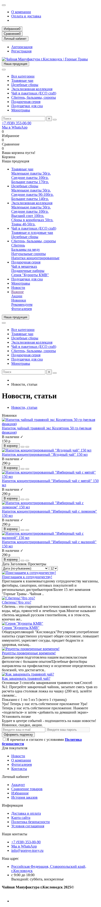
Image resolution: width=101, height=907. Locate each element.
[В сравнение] (27, 447)
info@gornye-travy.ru (27, 850)
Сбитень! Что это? (16, 602)
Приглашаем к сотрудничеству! (27, 577)
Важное (17, 292)
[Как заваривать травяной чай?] (28, 674)
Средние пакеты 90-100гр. (32, 194)
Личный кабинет (15, 777)
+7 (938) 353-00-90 (16, 123)
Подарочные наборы (27, 271)
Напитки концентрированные (35, 258)
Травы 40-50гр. (23, 224)
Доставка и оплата (26, 813)
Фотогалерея (21, 309)
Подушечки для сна (27, 106)
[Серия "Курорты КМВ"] (22, 623)
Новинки (18, 300)
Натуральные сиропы (28, 254)
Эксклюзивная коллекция (31, 89)
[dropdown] (4, 5)
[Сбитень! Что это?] (18, 598)
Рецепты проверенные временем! (29, 653)
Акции (16, 296)
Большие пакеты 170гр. (30, 182)
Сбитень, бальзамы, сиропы (33, 97)
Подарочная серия (25, 102)
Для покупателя (14, 748)
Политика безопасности (30, 822)
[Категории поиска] (4, 69)
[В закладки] (22, 447)
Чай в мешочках (24, 266)
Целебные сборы (24, 85)
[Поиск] (55, 119)
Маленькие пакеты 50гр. (31, 173)
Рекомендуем (21, 304)
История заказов (24, 797)
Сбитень (18, 245)
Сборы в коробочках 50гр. (32, 220)
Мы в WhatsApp (14, 127)
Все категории (23, 76)
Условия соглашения (27, 826)
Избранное (20, 793)
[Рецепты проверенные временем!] (30, 649)
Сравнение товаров (27, 789)
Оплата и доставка (26, 16)
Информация (12, 805)
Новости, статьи (24, 407)
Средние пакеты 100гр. (30, 178)
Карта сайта (20, 818)
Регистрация (21, 51)
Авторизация (21, 47)
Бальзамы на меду (25, 249)
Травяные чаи (22, 80)
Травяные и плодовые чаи (32, 233)
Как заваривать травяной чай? (26, 678)
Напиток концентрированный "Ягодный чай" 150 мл (45, 454)
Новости (18, 288)
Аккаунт (18, 785)
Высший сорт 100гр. (27, 216)
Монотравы (20, 110)
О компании (21, 12)
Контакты (19, 769)
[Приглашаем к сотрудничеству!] (29, 573)
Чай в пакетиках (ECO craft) (33, 93)
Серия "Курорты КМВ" (30, 275)
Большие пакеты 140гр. (30, 199)
